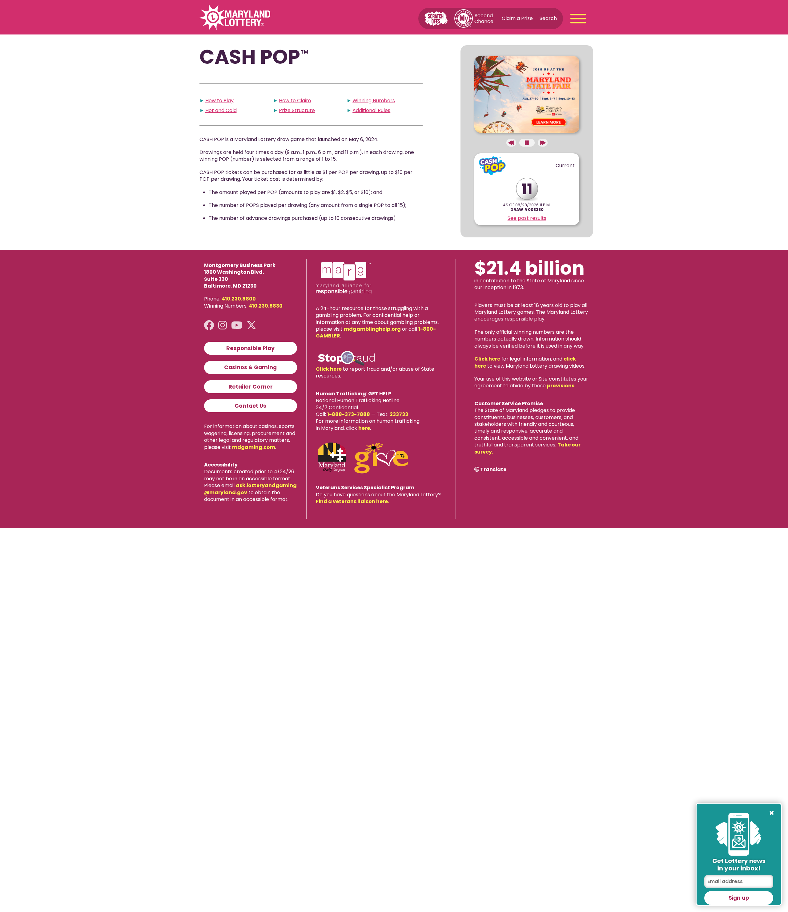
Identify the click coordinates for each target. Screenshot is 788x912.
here (364, 428)
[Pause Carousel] (527, 143)
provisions (560, 385)
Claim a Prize (517, 18)
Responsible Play (250, 348)
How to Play (219, 100)
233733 (399, 414)
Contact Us (250, 406)
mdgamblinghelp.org (372, 329)
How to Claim (295, 100)
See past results (527, 218)
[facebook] (209, 325)
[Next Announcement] (543, 143)
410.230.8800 (239, 298)
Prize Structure (297, 110)
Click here (329, 369)
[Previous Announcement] (511, 143)
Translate (493, 469)
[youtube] (236, 325)
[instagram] (222, 325)
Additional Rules (371, 110)
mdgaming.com (253, 447)
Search (548, 18)
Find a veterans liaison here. (352, 501)
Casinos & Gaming (250, 367)
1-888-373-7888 (348, 414)
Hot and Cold (221, 110)
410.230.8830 (266, 305)
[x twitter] (251, 325)
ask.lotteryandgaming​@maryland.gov (250, 489)
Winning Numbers (373, 100)
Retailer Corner (250, 386)
